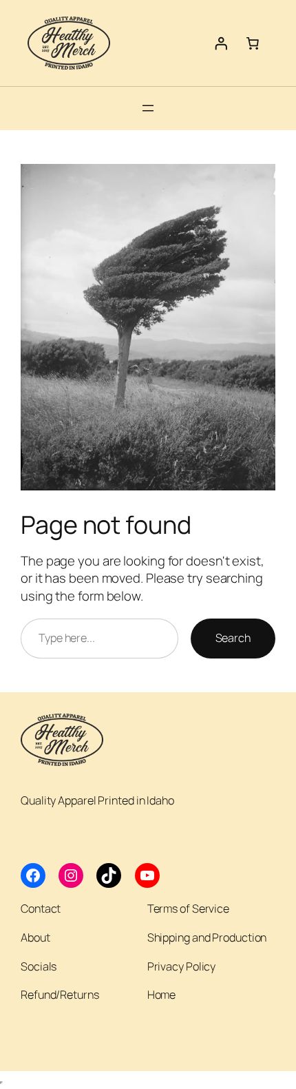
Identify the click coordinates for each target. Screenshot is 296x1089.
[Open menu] (148, 108)
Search (233, 637)
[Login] (221, 43)
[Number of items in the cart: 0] (252, 43)
